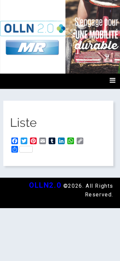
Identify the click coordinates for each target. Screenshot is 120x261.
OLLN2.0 (45, 185)
